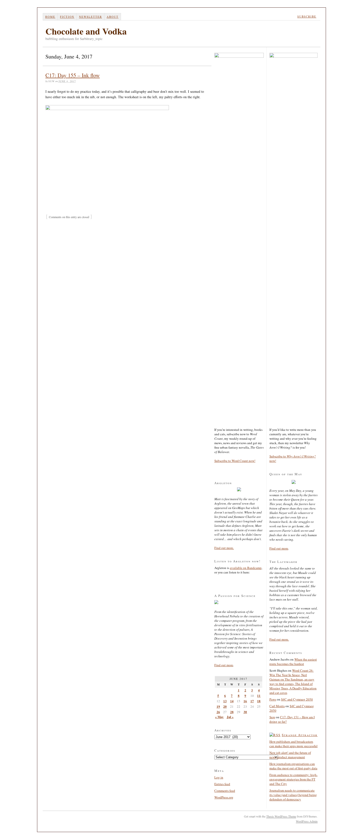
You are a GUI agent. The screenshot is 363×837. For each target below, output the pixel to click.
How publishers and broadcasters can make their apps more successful (293, 743)
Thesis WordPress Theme (281, 816)
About (113, 17)
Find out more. (224, 548)
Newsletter (90, 17)
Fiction (67, 17)
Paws (272, 699)
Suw (272, 717)
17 (252, 701)
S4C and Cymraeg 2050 (297, 699)
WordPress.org (223, 797)
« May (219, 716)
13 (225, 701)
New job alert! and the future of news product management (290, 754)
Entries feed (222, 784)
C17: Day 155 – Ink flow (72, 75)
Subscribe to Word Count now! (234, 460)
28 (232, 711)
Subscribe (306, 16)
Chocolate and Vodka (86, 31)
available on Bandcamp (246, 568)
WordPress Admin (307, 821)
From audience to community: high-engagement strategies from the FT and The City (293, 779)
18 (259, 701)
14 (232, 701)
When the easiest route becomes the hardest (293, 661)
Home (50, 17)
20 (225, 706)
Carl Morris (277, 706)
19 (218, 706)
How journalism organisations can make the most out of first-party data (293, 765)
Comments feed (224, 790)
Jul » (230, 716)
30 (245, 711)
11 (259, 695)
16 (245, 701)
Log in (218, 777)
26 (218, 711)
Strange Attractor (300, 735)
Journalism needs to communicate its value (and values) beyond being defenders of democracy (293, 794)
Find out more (223, 665)
